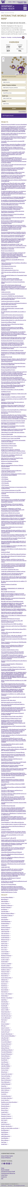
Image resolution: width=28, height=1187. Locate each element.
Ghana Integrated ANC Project (8, 443)
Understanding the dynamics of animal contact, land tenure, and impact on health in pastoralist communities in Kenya (14, 844)
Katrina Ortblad (5, 1068)
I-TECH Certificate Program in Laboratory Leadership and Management (11, 471)
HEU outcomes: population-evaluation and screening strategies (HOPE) (11, 455)
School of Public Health (7, 1156)
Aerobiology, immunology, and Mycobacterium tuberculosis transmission (12, 212)
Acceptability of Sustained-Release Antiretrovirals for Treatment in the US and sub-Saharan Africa (13, 201)
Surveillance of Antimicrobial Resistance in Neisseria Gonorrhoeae (11, 759)
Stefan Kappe (4, 995)
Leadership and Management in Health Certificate (13, 571)
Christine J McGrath (6, 1044)
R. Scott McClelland (6, 1042)
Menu (25, 5)
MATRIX (3, 586)
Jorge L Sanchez (5, 1100)
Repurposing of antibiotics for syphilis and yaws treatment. (13, 694)
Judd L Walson (4, 1134)
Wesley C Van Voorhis (6, 1126)
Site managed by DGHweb (19, 1185)
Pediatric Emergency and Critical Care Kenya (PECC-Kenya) (14, 630)
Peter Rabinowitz (5, 1082)
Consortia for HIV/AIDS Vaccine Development (12, 296)
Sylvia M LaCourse (5, 1013)
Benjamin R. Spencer (6, 1116)
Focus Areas (5, 90)
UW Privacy (3, 1185)
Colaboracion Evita (5, 292)
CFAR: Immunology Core (7, 268)
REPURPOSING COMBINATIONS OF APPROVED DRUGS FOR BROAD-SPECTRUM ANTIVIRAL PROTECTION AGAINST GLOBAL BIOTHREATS (12, 690)
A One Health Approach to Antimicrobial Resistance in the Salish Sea (13, 180)
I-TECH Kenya (4, 477)
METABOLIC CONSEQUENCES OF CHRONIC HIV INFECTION (12, 589)
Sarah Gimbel (4, 961)
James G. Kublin (5, 1009)
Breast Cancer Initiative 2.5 (7, 250)
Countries (4, 80)
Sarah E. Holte (4, 981)
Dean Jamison (4, 991)
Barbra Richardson (5, 1088)
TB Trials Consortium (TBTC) (8, 777)
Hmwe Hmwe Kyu (5, 1011)
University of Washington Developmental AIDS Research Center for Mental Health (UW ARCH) (12, 861)
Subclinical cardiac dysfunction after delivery (12, 747)
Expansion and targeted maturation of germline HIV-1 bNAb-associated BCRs (13, 423)
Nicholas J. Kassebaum (6, 997)
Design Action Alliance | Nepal (8, 322)
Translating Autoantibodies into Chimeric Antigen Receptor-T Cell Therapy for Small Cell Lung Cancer (13, 832)
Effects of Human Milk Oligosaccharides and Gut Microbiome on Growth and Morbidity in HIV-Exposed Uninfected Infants (13, 386)
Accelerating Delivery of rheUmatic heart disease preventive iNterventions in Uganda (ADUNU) (13, 197)
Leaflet (17, 74)
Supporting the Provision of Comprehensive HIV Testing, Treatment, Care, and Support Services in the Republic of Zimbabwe (13, 755)
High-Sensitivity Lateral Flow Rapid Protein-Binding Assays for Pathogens (12, 459)
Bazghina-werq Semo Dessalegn (9, 1102)
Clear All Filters (22, 111)
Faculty (4, 101)
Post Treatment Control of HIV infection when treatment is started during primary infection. (12, 652)
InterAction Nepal (5, 552)
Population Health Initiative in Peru (10, 649)
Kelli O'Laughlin (5, 1064)
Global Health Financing (7, 447)
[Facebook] (2, 1163)
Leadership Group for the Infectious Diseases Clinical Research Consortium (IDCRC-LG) (12, 574)
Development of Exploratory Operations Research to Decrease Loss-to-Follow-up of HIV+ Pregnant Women (13, 353)
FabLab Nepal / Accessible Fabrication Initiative (12, 432)
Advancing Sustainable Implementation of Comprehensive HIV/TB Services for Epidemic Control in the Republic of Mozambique (12, 208)
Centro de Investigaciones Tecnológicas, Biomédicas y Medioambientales (14, 263)
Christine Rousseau (6, 1096)
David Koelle (4, 1005)
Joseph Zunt (4, 1144)
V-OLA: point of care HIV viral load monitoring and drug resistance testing (13, 165)
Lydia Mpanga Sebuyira (7, 1050)
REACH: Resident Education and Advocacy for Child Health (13, 681)
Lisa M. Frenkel (5, 959)
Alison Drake (4, 945)
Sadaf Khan (4, 999)
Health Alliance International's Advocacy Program (13, 452)
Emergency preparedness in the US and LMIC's (12, 389)
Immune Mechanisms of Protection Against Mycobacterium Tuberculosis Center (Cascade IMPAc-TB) (12, 505)
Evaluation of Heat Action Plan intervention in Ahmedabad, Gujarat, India (12, 403)
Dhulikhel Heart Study (6, 357)
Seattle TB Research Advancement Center (11, 718)
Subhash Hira (4, 979)
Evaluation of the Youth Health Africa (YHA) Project (14, 409)
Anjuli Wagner (4, 1132)
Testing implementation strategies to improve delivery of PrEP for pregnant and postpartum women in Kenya (12, 781)
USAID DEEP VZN (5, 867)
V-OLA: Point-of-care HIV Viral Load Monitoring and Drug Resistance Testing (14, 882)
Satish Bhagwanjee (5, 921)
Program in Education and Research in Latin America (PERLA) (14, 661)
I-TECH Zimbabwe (5, 497)
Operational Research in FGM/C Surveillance (12, 624)
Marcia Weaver (5, 1140)
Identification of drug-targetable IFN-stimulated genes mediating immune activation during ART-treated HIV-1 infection (13, 501)
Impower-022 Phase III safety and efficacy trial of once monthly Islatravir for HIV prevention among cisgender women (13, 531)
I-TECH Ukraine (5, 495)
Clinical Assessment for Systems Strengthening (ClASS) (13, 282)
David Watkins (4, 1138)
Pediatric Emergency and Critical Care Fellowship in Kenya (13, 626)
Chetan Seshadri (5, 1104)
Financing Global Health (7, 434)
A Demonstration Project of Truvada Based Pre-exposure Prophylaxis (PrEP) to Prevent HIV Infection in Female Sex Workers (13, 169)
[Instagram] (7, 1163)
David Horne (4, 985)
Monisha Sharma (5, 1106)
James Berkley (4, 919)
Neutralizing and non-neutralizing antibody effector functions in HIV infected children (12, 613)
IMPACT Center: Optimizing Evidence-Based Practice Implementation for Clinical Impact (12, 515)
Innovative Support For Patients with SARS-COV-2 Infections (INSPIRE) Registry (13, 546)
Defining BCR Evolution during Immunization (12, 314)
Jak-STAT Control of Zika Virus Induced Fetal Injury (13, 554)
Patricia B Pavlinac (5, 1076)
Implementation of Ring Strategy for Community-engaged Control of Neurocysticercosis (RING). (13, 519)
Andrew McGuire (5, 1046)
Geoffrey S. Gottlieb (6, 963)
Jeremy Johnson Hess (6, 977)
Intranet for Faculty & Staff (8, 1171)
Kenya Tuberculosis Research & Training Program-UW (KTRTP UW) (13, 557)
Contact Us (20, 2)
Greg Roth (3, 1094)
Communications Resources (8, 1173)
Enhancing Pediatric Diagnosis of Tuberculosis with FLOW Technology (14, 394)
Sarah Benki (4, 917)
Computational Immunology (8, 294)
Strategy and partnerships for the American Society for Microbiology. (14, 735)
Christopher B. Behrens (7, 915)
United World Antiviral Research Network (11, 852)
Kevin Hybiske (4, 989)
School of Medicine (6, 1157)
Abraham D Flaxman (6, 955)
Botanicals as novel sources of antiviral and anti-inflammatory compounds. (13, 248)
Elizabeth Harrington (6, 967)
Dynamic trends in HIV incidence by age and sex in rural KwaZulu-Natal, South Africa (13, 134)
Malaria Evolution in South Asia (9, 584)
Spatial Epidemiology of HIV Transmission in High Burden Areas (13, 727)
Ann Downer (4, 941)
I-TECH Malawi (4, 479)
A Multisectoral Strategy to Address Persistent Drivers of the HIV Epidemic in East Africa (12, 173)
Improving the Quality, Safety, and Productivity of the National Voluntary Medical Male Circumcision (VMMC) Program (13, 542)
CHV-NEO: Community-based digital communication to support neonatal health (11, 279)
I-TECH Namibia (5, 483)
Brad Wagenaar (5, 1130)
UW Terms (10, 1185)
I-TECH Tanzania (5, 485)
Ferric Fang (4, 949)
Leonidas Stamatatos (6, 1118)
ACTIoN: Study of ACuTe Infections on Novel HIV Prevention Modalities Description (13, 204)
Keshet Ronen (4, 1092)
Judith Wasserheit (5, 1136)
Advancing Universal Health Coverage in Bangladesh (14, 124)
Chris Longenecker (5, 1029)
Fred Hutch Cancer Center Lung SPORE (10, 438)
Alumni (14, 1)
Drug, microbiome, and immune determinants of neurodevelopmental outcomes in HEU (13, 382)
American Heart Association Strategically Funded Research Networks (13, 218)
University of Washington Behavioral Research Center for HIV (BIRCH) (12, 858)
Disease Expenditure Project (8, 369)
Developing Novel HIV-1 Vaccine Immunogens (12, 340)
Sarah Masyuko (5, 1039)
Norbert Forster (5, 957)
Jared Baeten (4, 909)
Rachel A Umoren (5, 1124)
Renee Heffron (4, 975)
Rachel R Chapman (5, 927)
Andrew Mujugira (5, 1056)
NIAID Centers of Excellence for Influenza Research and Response (13, 616)
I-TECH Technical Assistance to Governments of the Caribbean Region (13, 488)
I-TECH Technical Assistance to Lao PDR (11, 490)
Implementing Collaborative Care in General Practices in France (11, 527)
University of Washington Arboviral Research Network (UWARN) (12, 855)
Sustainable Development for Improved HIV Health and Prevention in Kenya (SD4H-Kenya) (13, 763)
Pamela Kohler (4, 1007)
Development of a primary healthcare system (12, 350)
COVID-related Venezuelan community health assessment (12, 309)
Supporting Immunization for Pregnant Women (12, 752)
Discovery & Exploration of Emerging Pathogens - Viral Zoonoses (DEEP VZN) (13, 364)
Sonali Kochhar (5, 1003)
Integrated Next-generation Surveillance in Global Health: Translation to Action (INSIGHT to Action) (13, 145)
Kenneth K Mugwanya (6, 1054)
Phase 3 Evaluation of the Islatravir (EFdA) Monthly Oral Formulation (13, 643)
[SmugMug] (11, 1164)
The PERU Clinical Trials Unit (8, 805)
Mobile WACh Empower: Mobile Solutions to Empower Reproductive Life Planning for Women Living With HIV (13, 149)
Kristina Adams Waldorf (7, 897)
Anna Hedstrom (5, 973)
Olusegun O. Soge (5, 1114)
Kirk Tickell (4, 1120)
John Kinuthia (4, 1001)
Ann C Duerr (4, 947)
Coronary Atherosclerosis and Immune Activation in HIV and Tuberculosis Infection (14, 304)
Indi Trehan (4, 1122)
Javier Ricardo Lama (6, 1015)
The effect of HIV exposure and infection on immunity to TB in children (12, 791)
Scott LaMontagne (5, 1017)
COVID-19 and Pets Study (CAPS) (9, 306)
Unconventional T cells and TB (8, 838)
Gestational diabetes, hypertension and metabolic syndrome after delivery (13, 441)
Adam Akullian (4, 901)
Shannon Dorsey (5, 939)
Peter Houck (4, 987)
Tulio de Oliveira (5, 933)
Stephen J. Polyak (5, 1078)
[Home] (7, 7)
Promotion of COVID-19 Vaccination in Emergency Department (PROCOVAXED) (13, 670)
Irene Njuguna (4, 1062)
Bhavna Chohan (5, 929)
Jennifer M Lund (5, 1031)
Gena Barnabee (4, 911)
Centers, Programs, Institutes (9, 85)
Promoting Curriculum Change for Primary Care (13, 667)
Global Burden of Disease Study (9, 445)
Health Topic (5, 96)
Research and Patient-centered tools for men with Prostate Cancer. (13, 698)
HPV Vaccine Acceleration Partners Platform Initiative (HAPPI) (12, 466)
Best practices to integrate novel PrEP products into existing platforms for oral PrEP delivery (13, 236)
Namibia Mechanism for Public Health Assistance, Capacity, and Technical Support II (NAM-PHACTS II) (13, 609)
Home (2, 12)
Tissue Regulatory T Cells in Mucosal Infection (12, 822)
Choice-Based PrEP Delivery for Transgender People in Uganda (14, 276)
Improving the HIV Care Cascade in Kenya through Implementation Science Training (13, 538)
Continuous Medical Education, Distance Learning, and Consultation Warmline (13, 298)
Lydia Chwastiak (5, 931)
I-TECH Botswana (5, 468)
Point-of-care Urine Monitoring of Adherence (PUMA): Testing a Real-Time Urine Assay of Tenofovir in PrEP (12, 646)
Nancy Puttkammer (6, 1080)
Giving (25, 2)
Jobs (2, 1178)
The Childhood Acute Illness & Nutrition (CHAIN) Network (13, 784)
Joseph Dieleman (5, 937)
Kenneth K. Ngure (5, 1058)
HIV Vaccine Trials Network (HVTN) (9, 461)
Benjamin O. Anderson (6, 905)
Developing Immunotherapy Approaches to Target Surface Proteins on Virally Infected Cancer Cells (13, 338)
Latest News (4, 1175)
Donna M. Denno (5, 935)
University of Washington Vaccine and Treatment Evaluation (13, 864)
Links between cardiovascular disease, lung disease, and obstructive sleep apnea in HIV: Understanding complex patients (13, 578)
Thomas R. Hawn (5, 971)
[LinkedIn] (9, 1163)
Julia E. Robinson (5, 1090)
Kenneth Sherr (4, 1108)
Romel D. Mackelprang (6, 1034)
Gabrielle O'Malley (5, 1066)
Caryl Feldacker (5, 953)
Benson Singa (4, 1110)
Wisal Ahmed (4, 899)
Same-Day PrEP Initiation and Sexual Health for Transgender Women (13, 705)
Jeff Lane (3, 1021)
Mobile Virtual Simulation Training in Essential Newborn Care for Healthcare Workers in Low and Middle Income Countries (13, 595)
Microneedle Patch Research (8, 591)
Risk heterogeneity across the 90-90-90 (11, 702)
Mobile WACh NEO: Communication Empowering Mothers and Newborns (13, 599)
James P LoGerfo (5, 1027)
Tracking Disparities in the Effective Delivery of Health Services (13, 827)
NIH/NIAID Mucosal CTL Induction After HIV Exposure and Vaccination (12, 621)
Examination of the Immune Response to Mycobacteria (11, 412)
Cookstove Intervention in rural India (10, 301)
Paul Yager (3, 1142)
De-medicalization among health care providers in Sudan (13, 312)
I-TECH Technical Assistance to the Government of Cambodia (13, 493)
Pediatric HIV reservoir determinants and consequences (11, 633)
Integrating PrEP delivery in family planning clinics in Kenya (13, 549)
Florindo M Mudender (6, 1052)
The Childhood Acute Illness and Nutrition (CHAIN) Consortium (13, 788)
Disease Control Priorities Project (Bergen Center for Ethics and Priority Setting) (13, 367)
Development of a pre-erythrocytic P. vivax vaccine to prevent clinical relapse (14, 348)
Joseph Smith (4, 1112)
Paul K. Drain (4, 943)
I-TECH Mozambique (6, 481)
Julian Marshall (4, 1038)
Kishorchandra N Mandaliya (8, 1035)
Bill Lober (3, 1025)
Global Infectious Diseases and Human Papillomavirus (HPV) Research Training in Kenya (13, 450)
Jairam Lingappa (5, 1023)
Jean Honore (4, 983)
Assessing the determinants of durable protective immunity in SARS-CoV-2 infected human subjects (13, 233)
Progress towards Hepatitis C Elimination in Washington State (12, 664)
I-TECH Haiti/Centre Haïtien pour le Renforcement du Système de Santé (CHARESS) (13, 474)
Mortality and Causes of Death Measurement (12, 601)
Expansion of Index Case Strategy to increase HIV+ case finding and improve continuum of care (13, 430)
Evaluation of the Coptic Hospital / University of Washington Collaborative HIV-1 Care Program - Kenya (13, 406)
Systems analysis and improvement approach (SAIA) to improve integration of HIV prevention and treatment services (14, 770)
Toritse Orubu (4, 1070)
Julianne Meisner (5, 1048)
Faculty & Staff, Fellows (21, 1)
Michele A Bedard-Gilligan (7, 913)
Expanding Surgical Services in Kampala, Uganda (13, 420)
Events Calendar (5, 1170)
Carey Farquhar (5, 951)
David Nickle (4, 1060)
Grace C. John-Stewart (6, 993)
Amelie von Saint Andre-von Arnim (9, 1128)
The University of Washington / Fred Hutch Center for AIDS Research (13, 814)
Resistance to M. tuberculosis (8, 700)
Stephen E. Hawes (5, 969)
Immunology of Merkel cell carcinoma (10, 513)
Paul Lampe (4, 1019)
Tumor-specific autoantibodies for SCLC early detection (12, 835)
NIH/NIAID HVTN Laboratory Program (10, 618)
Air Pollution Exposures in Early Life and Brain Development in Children (12, 215)
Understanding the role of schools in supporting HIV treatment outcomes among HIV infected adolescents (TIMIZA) (13, 849)
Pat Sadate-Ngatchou (6, 1098)
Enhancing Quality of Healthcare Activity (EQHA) (13, 396)
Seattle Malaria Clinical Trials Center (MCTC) (12, 716)
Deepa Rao (3, 1086)
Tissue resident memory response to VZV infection (13, 824)
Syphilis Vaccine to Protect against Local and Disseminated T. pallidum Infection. (12, 766)
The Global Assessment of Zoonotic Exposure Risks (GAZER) (13, 803)
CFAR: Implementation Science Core (10, 270)
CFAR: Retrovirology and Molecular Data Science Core (13, 273)
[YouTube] (4, 1163)
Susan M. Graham (5, 965)
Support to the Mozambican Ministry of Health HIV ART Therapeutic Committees (13, 750)
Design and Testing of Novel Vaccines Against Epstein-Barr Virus (12, 325)
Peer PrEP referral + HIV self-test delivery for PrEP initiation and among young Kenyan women (13, 636)
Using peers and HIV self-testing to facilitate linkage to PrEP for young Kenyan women (12, 870)
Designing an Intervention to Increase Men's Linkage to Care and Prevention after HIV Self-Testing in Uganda (12, 328)
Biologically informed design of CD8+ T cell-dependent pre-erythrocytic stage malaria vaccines (13, 245)
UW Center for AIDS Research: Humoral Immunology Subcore (11, 878)
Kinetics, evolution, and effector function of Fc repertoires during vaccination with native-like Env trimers (13, 560)
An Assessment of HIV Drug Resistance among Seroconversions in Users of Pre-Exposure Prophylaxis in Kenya (12, 222)
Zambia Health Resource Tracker (9, 892)
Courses (10, 1)
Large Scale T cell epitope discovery (10, 569)
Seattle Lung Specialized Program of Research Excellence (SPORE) (12, 714)
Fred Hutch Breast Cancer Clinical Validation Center (13, 436)
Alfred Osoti (4, 1072)
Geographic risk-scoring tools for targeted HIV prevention (12, 142)
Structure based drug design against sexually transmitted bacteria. (12, 744)
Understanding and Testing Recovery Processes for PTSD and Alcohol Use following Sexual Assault (13, 840)
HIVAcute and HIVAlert (6, 463)
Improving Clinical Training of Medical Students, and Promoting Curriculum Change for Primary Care (14, 535)
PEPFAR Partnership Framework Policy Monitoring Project (13, 639)
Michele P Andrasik (6, 907)
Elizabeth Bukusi (5, 923)
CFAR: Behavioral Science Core (8, 266)
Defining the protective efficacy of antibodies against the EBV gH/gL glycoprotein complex (12, 317)
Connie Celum (4, 925)
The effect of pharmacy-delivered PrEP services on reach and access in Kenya (13, 794)
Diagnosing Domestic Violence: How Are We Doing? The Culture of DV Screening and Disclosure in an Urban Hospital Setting (13, 360)
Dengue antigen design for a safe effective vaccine (13, 320)
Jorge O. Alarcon (5, 903)
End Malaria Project (6, 391)
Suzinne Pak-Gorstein (6, 1074)
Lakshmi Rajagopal (5, 1084)
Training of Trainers (6, 829)
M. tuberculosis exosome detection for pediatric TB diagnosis (14, 582)
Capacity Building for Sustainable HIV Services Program (12, 260)
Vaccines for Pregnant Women (8, 884)
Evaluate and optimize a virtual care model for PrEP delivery (14, 399)
